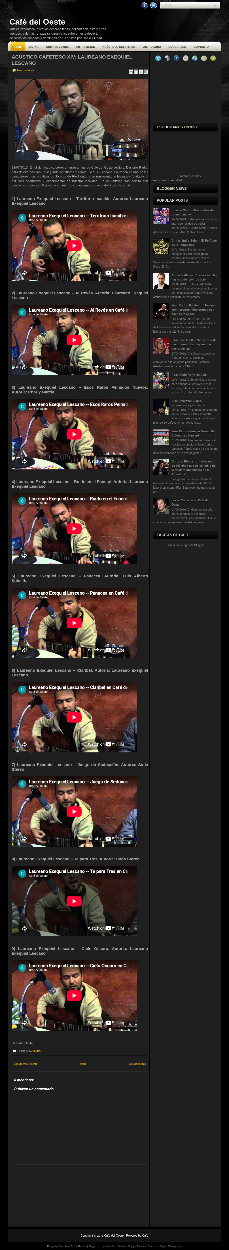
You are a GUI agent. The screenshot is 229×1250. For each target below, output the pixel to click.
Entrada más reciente (25, 1063)
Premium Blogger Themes (132, 1246)
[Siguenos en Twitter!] (154, 7)
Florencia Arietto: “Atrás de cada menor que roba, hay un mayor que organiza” (194, 344)
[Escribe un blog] (136, 72)
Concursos (177, 47)
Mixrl (179, 180)
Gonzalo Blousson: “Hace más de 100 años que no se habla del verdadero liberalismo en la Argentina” (194, 467)
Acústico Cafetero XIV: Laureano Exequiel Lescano (72, 60)
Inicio (83, 1063)
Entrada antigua (137, 1063)
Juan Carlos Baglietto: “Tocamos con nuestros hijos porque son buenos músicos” (194, 309)
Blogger (199, 545)
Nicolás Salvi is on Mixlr (166, 176)
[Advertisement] (45, 1192)
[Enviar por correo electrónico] (131, 72)
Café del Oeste (37, 21)
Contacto (201, 47)
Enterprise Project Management (165, 1246)
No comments (25, 70)
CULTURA (34, 1050)
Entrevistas (85, 47)
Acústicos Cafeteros (119, 47)
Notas (33, 47)
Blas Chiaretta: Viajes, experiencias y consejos (188, 403)
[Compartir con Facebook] (146, 72)
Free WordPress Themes (73, 1246)
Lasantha (110, 1246)
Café (145, 1235)
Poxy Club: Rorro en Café (189, 374)
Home (18, 47)
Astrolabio (152, 47)
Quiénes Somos (57, 47)
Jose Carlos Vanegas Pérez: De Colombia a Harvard (193, 433)
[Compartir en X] (141, 72)
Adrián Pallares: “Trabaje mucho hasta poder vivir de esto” (194, 277)
